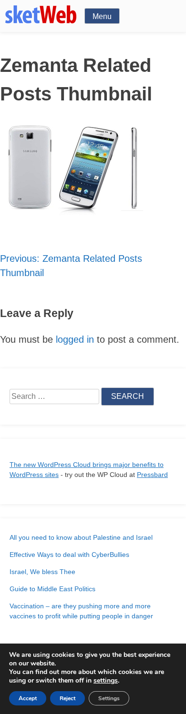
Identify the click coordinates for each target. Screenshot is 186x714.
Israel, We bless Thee (42, 571)
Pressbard (152, 474)
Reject (67, 698)
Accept (28, 698)
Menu (102, 16)
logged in (75, 339)
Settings (109, 698)
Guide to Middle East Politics (52, 589)
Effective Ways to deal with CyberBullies (69, 554)
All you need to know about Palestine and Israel (81, 537)
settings (105, 680)
